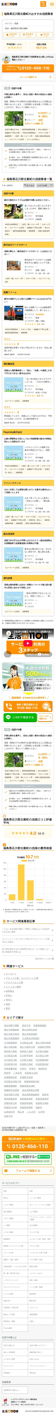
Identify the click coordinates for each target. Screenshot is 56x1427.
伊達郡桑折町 (10, 1068)
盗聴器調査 (33, 1314)
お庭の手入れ (23, 1128)
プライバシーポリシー (37, 1366)
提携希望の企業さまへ (12, 1390)
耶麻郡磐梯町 (10, 1086)
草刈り (6, 1198)
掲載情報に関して (35, 1352)
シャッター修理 (35, 1198)
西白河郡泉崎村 (29, 1034)
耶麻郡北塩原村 (11, 1090)
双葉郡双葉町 (26, 1103)
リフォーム (33, 1308)
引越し (31, 1321)
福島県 (40, 1128)
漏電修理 (7, 1239)
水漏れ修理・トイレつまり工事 (15, 1266)
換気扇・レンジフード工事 (13, 1246)
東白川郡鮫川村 (27, 1047)
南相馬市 (42, 1068)
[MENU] (52, 4)
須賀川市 (8, 1116)
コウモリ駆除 (8, 1232)
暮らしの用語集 (9, 1352)
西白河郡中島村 (11, 1034)
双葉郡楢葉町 (39, 1025)
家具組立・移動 (9, 1321)
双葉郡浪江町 (10, 1103)
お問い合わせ (34, 1359)
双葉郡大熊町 (42, 1103)
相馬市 (45, 1094)
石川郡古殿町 (42, 1051)
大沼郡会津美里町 (30, 1038)
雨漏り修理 (33, 1266)
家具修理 (32, 1294)
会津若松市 (9, 1111)
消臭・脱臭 (33, 1280)
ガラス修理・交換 (35, 1260)
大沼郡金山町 (26, 1042)
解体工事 (32, 1301)
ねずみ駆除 (33, 1225)
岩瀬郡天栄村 (26, 1077)
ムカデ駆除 (33, 1212)
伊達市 (32, 1068)
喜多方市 (26, 1025)
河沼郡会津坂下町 (12, 1081)
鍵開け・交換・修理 (11, 1260)
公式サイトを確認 (32, 123)
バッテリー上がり (35, 1273)
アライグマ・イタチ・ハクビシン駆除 (40, 1218)
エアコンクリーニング (12, 1287)
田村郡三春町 (26, 1051)
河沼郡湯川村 (10, 1064)
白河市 (41, 1111)
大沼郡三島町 (26, 1060)
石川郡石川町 (10, 1060)
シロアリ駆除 (8, 1205)
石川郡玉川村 (42, 1055)
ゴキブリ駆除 (8, 1218)
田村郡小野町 (10, 1051)
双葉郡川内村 (10, 1107)
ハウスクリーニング (11, 1280)
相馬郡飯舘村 (10, 1098)
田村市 (7, 1073)
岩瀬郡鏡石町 (10, 1077)
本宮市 (23, 1068)
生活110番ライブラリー (38, 1345)
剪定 (5, 1191)
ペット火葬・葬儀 (35, 1287)
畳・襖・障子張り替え (12, 1273)
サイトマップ (8, 1366)
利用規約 (7, 1373)
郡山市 (21, 1111)
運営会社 (32, 1373)
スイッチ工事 (8, 1253)
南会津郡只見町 (11, 1094)
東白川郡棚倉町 (11, 1029)
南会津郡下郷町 (11, 1025)
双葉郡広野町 (44, 1047)
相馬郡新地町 (26, 1098)
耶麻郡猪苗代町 (31, 1081)
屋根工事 (7, 1301)
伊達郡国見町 (42, 1064)
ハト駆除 (7, 1225)
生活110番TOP (8, 1128)
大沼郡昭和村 (10, 1042)
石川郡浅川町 (10, 1055)
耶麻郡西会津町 (27, 1086)
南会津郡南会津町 (30, 1090)
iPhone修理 (8, 1328)
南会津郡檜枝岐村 (30, 1094)
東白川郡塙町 (10, 1047)
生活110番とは (9, 1345)
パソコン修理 (8, 1294)
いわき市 (31, 1111)
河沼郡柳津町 (42, 1060)
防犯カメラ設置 (9, 1314)
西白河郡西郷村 (11, 1038)
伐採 (33, 1128)
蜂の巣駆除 (8, 1212)
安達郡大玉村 (31, 1073)
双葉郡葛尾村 (42, 1098)
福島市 (39, 1107)
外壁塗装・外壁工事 (11, 1308)
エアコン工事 (34, 1246)
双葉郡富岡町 (26, 1107)
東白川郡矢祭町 (43, 1042)
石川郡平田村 (26, 1055)
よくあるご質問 (9, 1359)
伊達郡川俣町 (26, 1064)
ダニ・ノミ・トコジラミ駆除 (40, 1205)
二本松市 (17, 1073)
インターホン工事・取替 (38, 1253)
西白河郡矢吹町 (29, 1029)
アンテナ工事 (34, 1232)
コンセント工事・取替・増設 (40, 1239)
